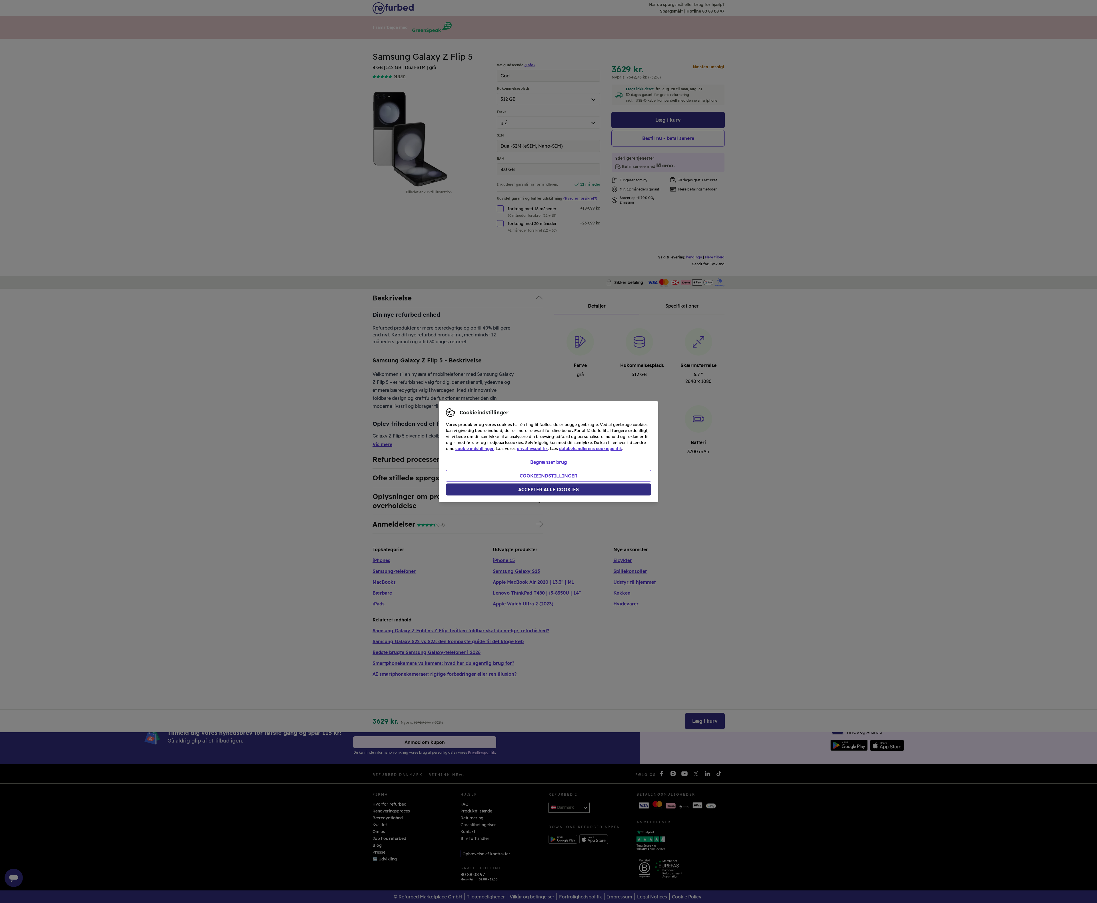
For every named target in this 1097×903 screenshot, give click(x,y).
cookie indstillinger (474, 448)
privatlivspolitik (532, 448)
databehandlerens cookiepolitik (590, 448)
